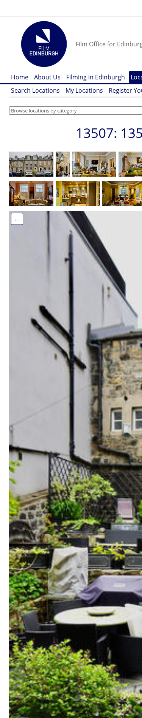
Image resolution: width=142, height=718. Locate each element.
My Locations (84, 90)
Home (19, 77)
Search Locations (35, 90)
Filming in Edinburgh (95, 77)
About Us (47, 77)
